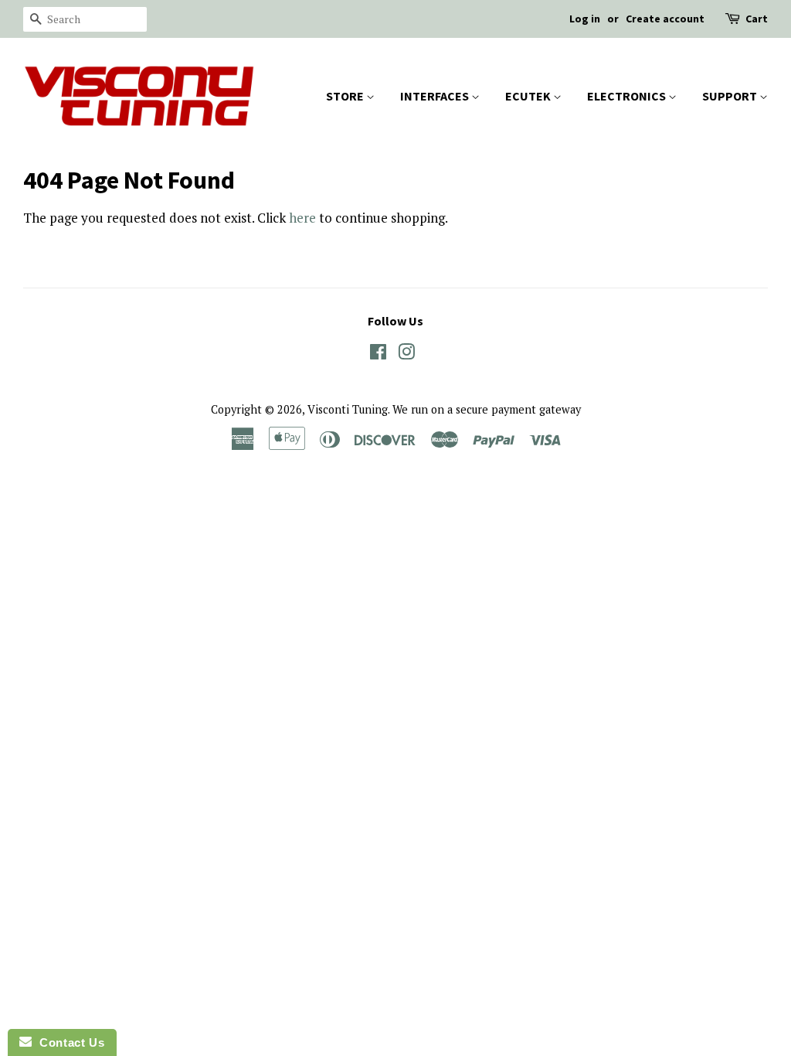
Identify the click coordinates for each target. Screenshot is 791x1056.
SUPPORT (730, 96)
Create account (665, 19)
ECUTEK (529, 96)
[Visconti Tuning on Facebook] (378, 354)
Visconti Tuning (347, 409)
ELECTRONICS (627, 96)
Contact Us (68, 1042)
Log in (584, 19)
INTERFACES (435, 96)
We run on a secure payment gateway (486, 409)
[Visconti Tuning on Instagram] (406, 354)
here (302, 218)
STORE (346, 96)
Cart (756, 19)
